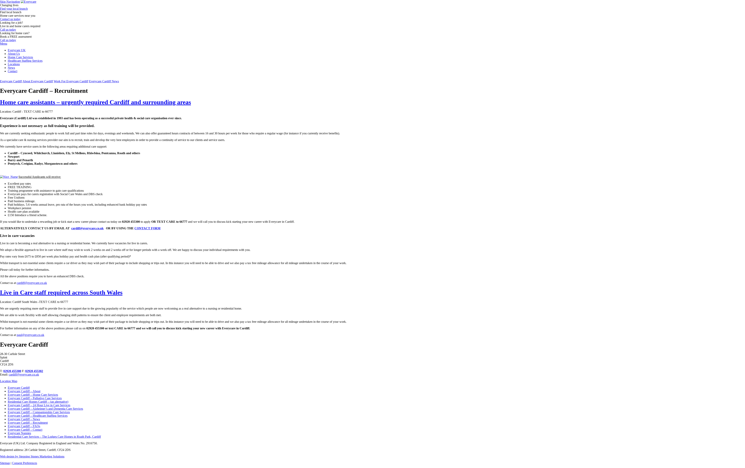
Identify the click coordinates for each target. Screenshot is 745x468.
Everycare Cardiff (19, 387)
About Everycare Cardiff (38, 81)
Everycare (11, 81)
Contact (12, 71)
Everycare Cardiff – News (24, 419)
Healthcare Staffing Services (25, 60)
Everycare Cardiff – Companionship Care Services (39, 412)
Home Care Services (20, 57)
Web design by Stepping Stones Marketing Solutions (32, 456)
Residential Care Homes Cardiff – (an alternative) (38, 401)
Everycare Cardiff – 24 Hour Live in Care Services (39, 405)
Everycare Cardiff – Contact (25, 429)
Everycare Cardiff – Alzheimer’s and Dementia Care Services (45, 408)
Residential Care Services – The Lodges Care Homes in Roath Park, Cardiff (54, 436)
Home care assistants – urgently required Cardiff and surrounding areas (95, 102)
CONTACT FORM (147, 228)
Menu (3, 43)
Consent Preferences (24, 463)
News (11, 67)
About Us (14, 53)
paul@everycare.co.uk (30, 335)
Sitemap (5, 463)
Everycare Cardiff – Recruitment (28, 422)
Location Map (8, 381)
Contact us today (10, 19)
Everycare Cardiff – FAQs (24, 426)
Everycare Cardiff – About (24, 391)
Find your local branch (14, 8)
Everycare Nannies (19, 433)
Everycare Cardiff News (104, 81)
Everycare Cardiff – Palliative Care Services (35, 398)
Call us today (8, 29)
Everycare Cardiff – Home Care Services (33, 394)
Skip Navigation (10, 1)
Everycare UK (17, 50)
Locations (14, 64)
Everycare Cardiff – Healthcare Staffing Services (38, 415)
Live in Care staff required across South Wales (61, 292)
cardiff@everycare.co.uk (87, 228)
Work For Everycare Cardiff (71, 81)
